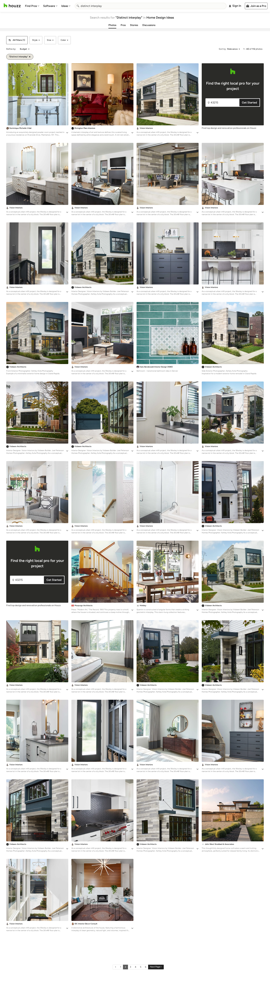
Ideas (64, 6)
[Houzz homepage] (12, 5)
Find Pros (31, 6)
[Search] (78, 6)
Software (49, 6)
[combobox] (150, 6)
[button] (17, 40)
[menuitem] (32, 5)
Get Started (249, 102)
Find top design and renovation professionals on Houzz (229, 128)
